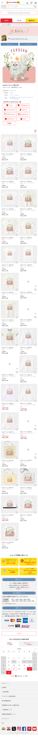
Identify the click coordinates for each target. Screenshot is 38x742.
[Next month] (35, 648)
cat (17, 97)
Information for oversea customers (19, 13)
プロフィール (10, 44)
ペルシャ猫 (12, 98)
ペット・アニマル (14, 95)
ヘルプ (19, 633)
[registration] (17, 147)
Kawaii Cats (13, 90)
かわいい (12, 93)
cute (28, 97)
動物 (13, 97)
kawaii (17, 98)
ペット (20, 97)
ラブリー (32, 97)
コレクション (28, 44)
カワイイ (24, 97)
